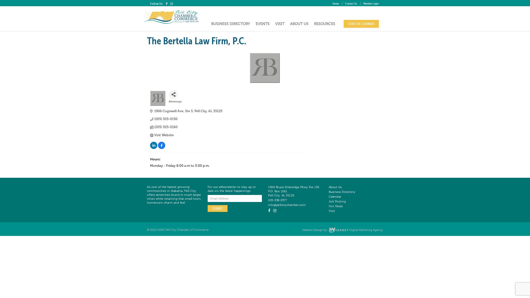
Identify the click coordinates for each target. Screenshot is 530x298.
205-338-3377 (277, 200)
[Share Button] (173, 94)
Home (335, 3)
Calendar (335, 196)
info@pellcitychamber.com (287, 205)
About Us (299, 24)
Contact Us (351, 3)
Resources (324, 24)
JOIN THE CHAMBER (361, 24)
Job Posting (337, 201)
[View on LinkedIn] (153, 148)
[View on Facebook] (161, 148)
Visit (279, 24)
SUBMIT (217, 208)
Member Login (371, 3)
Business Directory (230, 24)
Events (263, 24)
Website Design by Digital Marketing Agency (342, 230)
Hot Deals (336, 206)
